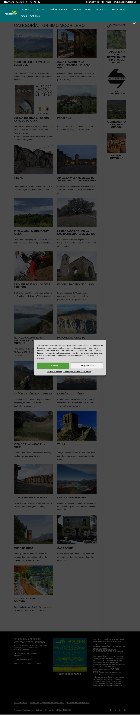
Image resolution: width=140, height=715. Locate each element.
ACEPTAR (53, 365)
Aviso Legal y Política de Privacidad (77, 372)
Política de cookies (54, 372)
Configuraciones (87, 365)
